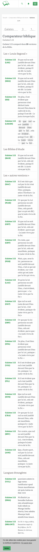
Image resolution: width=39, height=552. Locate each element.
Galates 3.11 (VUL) (10, 480)
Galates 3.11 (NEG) (10, 79)
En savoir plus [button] (26, 543)
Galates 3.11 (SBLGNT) (10, 523)
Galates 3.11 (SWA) (10, 498)
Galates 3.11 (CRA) (10, 414)
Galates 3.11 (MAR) (10, 201)
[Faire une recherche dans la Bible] (22, 3)
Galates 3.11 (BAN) (10, 156)
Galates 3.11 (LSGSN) (10, 122)
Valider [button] (6, 548)
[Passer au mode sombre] (28, 3)
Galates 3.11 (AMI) (10, 451)
